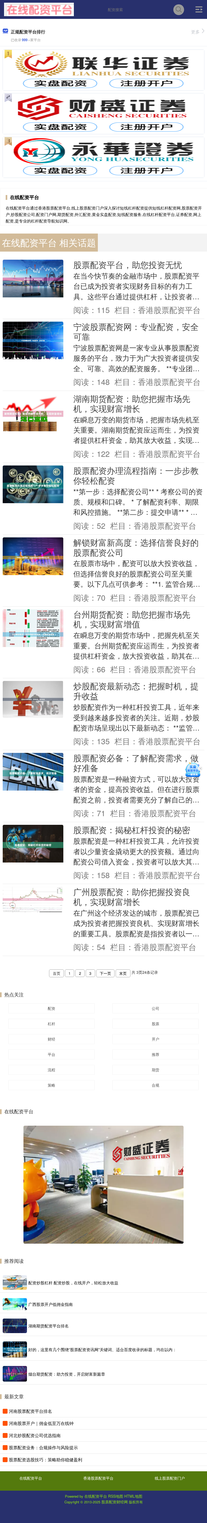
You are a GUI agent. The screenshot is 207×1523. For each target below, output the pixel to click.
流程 (51, 1069)
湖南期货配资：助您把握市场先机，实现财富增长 (131, 403)
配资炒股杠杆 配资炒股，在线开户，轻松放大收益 (73, 1282)
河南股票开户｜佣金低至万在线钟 (41, 1423)
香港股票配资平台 (98, 1478)
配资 (51, 1008)
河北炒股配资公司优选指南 (35, 1435)
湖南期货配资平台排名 (48, 1326)
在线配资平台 (30, 1478)
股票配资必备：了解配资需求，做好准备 (136, 763)
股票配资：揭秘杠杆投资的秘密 (131, 830)
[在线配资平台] (39, 9)
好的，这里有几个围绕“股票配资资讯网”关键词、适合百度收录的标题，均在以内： (102, 1349)
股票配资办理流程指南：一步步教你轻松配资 (136, 475)
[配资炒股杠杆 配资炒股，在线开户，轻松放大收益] (15, 1282)
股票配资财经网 (114, 1501)
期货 (155, 1069)
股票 (155, 1023)
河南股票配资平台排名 (30, 1411)
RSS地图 (115, 1496)
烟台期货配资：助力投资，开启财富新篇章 (66, 1374)
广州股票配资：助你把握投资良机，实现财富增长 (131, 896)
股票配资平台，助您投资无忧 (127, 264)
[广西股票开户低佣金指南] (15, 1304)
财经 (51, 1039)
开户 (155, 1039)
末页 (123, 973)
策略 (51, 1085)
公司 (155, 1008)
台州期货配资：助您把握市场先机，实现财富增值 (131, 619)
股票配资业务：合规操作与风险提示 (43, 1447)
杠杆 (51, 1023)
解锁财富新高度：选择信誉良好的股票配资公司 (136, 547)
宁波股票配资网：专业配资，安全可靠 (136, 331)
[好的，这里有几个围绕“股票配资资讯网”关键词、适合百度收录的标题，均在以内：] (15, 1349)
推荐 (155, 1054)
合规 (155, 1085)
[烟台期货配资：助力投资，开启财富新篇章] (15, 1374)
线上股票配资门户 (170, 1478)
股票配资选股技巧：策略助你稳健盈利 (45, 1459)
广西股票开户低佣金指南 (50, 1304)
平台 (51, 1054)
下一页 (105, 973)
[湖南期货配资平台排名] (15, 1326)
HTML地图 (133, 1496)
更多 (195, 32)
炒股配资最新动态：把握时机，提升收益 (136, 691)
